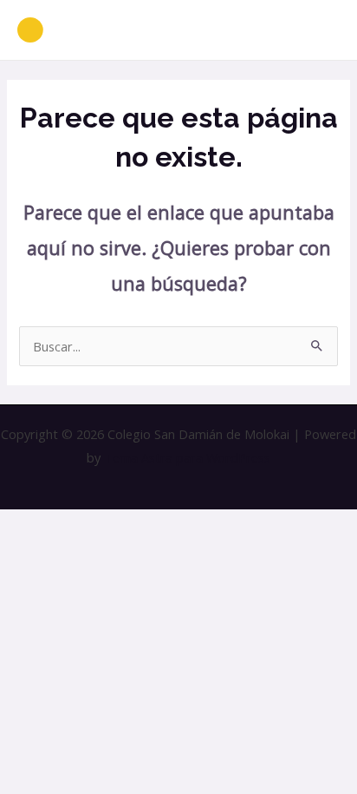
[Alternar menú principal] (321, 30)
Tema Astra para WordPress (187, 457)
